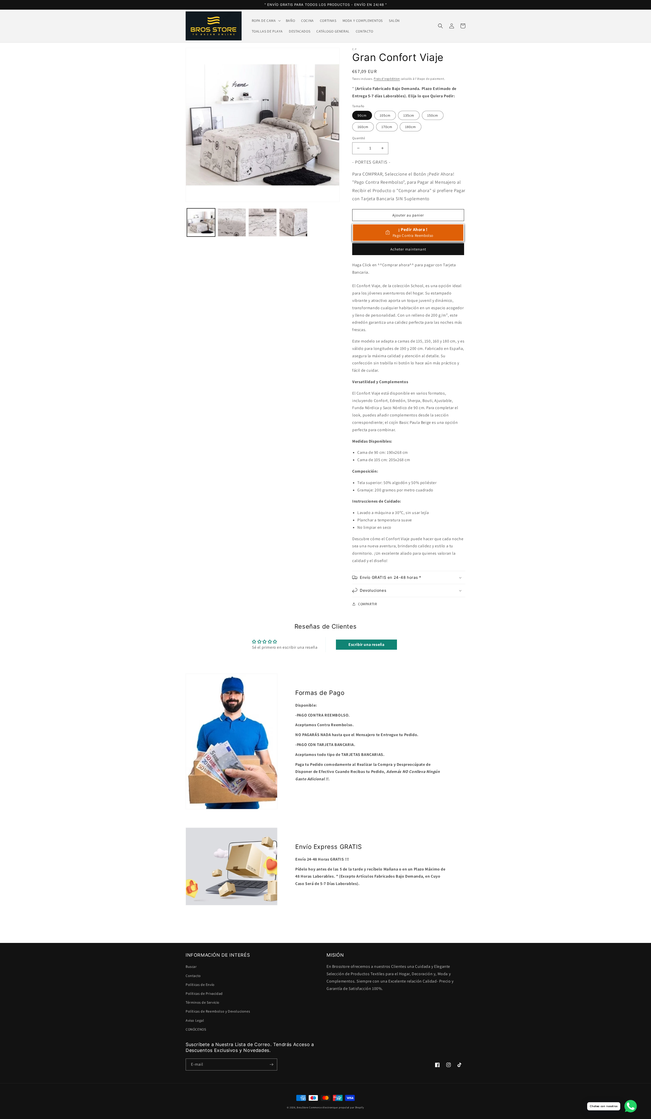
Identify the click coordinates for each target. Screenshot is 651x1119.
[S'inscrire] (271, 1064)
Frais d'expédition (387, 79)
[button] (266, 20)
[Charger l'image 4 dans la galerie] (293, 222)
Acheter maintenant (408, 249)
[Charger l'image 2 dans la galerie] (232, 222)
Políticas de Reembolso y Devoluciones (218, 1011)
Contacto (193, 975)
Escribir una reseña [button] (366, 644)
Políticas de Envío (200, 984)
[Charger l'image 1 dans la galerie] (201, 222)
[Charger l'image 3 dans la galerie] (262, 222)
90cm (362, 115)
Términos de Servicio (202, 1002)
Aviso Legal (195, 1020)
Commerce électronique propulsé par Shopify (336, 1107)
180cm (410, 127)
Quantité (358, 138)
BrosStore (302, 1107)
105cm (385, 115)
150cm (432, 115)
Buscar (191, 966)
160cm (363, 127)
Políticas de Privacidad (204, 993)
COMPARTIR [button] (367, 604)
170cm (386, 127)
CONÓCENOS (196, 1029)
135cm (408, 115)
